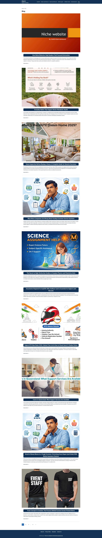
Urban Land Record (45, 1)
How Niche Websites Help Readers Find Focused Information (51, 55)
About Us (42, 531)
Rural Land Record (53, 1)
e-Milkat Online (67, 1)
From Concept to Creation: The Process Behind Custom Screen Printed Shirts (51, 510)
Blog (79, 1)
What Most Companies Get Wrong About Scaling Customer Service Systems (51, 218)
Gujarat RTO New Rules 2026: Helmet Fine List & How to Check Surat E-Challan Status (51, 345)
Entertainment (74, 1)
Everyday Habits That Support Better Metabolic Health (51, 109)
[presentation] (51, 32)
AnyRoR (38, 1)
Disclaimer (54, 531)
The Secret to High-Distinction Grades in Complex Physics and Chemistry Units (51, 273)
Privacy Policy (48, 531)
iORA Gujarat (60, 1)
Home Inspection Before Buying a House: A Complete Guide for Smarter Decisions (51, 164)
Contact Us (59, 531)
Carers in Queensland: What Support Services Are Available (51, 399)
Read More (26, 63)
